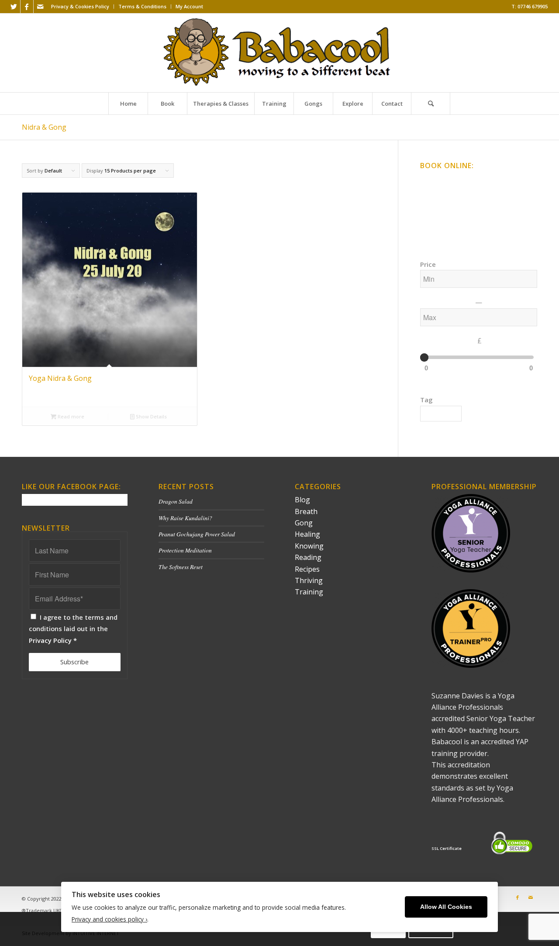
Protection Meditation (185, 550)
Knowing (309, 546)
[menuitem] (80, 6)
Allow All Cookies (446, 907)
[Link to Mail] (40, 6)
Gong (304, 523)
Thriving (309, 580)
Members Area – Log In (450, 227)
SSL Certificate (446, 848)
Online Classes (440, 180)
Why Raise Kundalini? (185, 518)
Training (309, 592)
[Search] (430, 103)
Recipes (307, 569)
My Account (189, 6)
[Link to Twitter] (13, 6)
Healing (307, 534)
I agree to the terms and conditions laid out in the (73, 629)
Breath (306, 511)
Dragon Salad (176, 501)
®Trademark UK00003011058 (55, 910)
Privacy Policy (50, 640)
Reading (308, 557)
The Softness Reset (181, 567)
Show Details (151, 416)
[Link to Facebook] (27, 6)
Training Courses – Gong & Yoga (462, 211)
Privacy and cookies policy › (109, 919)
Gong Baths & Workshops (454, 196)
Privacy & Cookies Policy (80, 6)
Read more (70, 416)
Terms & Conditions (142, 6)
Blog (302, 499)
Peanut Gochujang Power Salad (197, 534)
